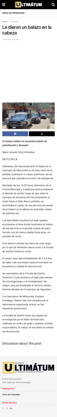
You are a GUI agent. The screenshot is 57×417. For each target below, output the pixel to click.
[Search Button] (53, 4)
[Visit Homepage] (28, 5)
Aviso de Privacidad (13, 13)
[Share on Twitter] (42, 133)
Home (4, 22)
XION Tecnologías (23, 382)
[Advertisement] (28, 71)
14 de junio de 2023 (10, 39)
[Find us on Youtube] (11, 408)
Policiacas (14, 22)
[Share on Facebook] (15, 133)
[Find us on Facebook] (2, 408)
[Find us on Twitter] (7, 408)
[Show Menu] (3, 4)
